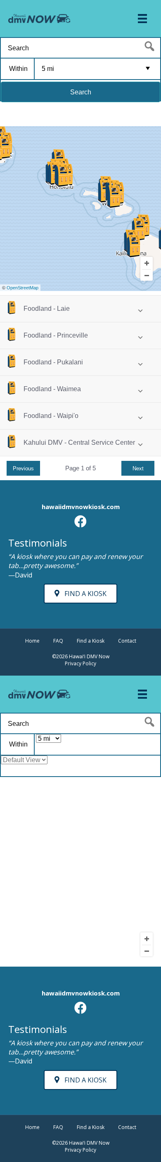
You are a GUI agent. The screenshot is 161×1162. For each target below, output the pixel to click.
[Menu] (142, 18)
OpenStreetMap (22, 287)
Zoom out (146, 275)
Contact (127, 640)
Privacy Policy (80, 663)
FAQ (58, 640)
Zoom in (146, 263)
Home (32, 640)
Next (138, 468)
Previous (23, 468)
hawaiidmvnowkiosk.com (81, 506)
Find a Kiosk (90, 640)
